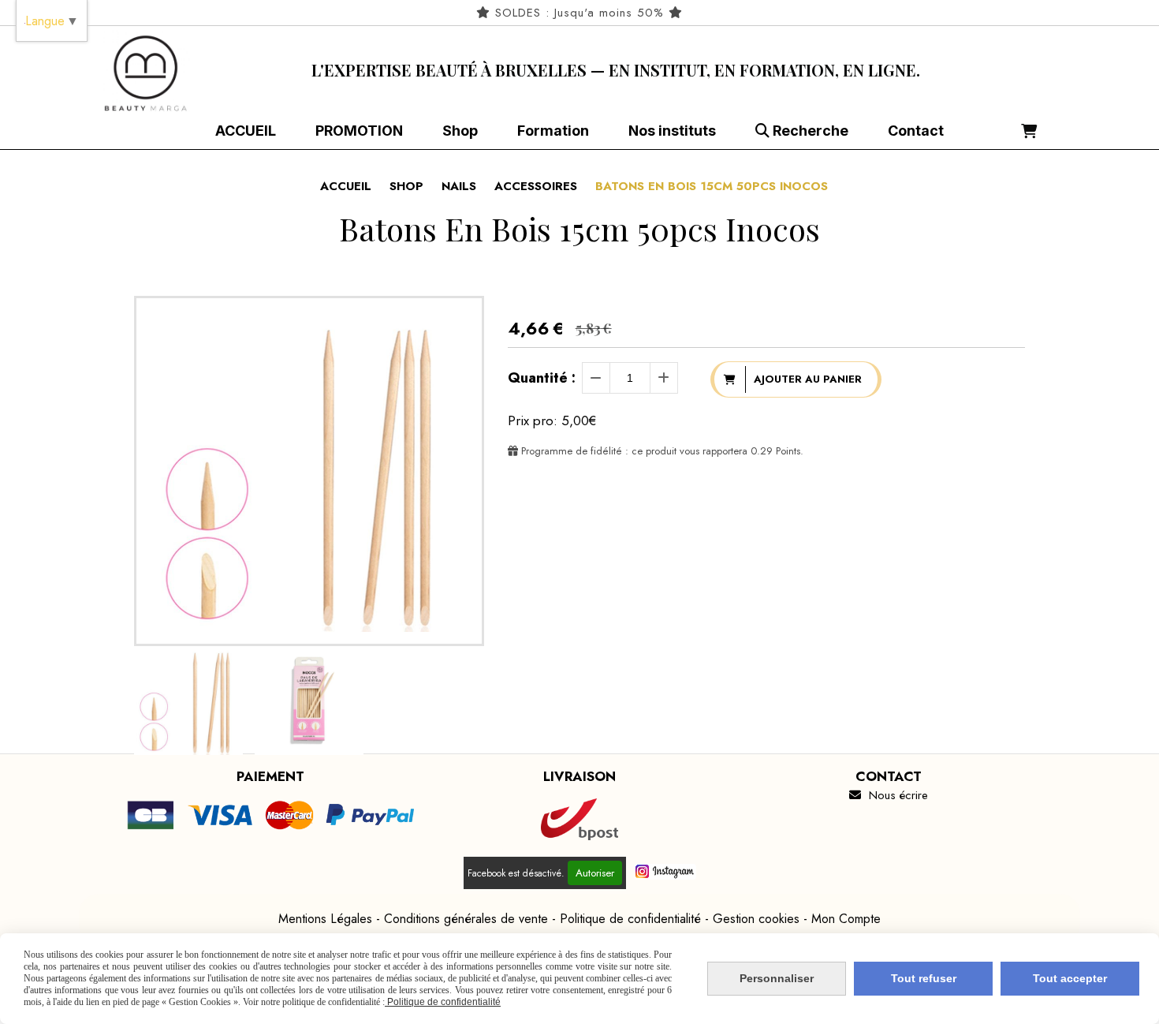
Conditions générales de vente (466, 919)
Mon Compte (846, 919)
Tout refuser (923, 978)
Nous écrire (888, 795)
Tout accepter (1070, 978)
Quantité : (542, 378)
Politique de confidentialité (630, 919)
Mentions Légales (325, 919)
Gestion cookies (756, 919)
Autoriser (595, 872)
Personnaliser (777, 978)
